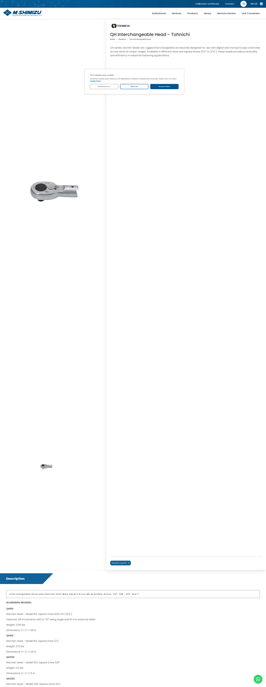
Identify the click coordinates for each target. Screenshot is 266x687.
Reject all (134, 86)
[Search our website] (260, 4)
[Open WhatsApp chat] (258, 679)
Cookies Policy (95, 81)
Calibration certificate (207, 3)
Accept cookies (164, 86)
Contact (229, 3)
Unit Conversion (251, 13)
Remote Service (226, 13)
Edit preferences (104, 86)
